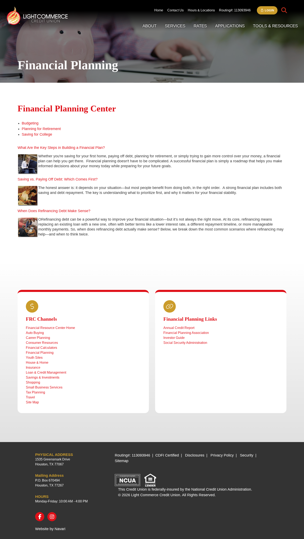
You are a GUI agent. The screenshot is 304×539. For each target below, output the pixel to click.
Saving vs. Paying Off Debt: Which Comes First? (58, 179)
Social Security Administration (185, 342)
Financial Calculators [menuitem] (41, 347)
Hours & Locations (201, 10)
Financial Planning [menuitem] (40, 352)
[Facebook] (39, 516)
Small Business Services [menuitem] (44, 387)
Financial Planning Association (186, 333)
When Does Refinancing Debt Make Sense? (54, 211)
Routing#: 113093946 (235, 10)
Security (246, 455)
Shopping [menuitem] (33, 382)
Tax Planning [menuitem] (35, 392)
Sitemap (121, 461)
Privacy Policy (222, 455)
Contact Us (175, 10)
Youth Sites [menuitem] (34, 357)
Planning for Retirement (41, 129)
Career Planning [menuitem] (38, 337)
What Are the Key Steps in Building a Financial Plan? (61, 148)
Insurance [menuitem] (33, 367)
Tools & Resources (275, 26)
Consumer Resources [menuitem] (42, 342)
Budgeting (30, 123)
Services (175, 26)
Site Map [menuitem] (32, 402)
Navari (60, 529)
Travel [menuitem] (30, 397)
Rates (200, 26)
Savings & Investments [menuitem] (42, 377)
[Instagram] (51, 516)
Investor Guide (174, 337)
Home (158, 10)
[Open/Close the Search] (284, 10)
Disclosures (194, 455)
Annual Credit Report (178, 328)
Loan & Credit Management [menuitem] (46, 372)
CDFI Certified (167, 455)
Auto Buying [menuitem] (35, 333)
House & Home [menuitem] (37, 362)
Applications (230, 26)
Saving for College (37, 134)
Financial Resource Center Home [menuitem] (50, 328)
